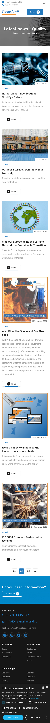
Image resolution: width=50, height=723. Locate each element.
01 (21, 571)
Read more (35, 698)
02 (28, 571)
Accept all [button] (13, 717)
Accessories (7, 653)
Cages (4, 649)
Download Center (34, 657)
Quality (6, 89)
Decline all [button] (36, 717)
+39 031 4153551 (17, 615)
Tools (29, 660)
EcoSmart (6, 677)
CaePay (5, 680)
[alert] (25, 703)
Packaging (6, 657)
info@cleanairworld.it (13, 2)
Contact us (31, 649)
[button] (25, 712)
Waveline (30, 680)
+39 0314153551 (11, 5)
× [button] (47, 687)
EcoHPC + (6, 673)
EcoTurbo (31, 677)
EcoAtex (30, 673)
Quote (29, 653)
